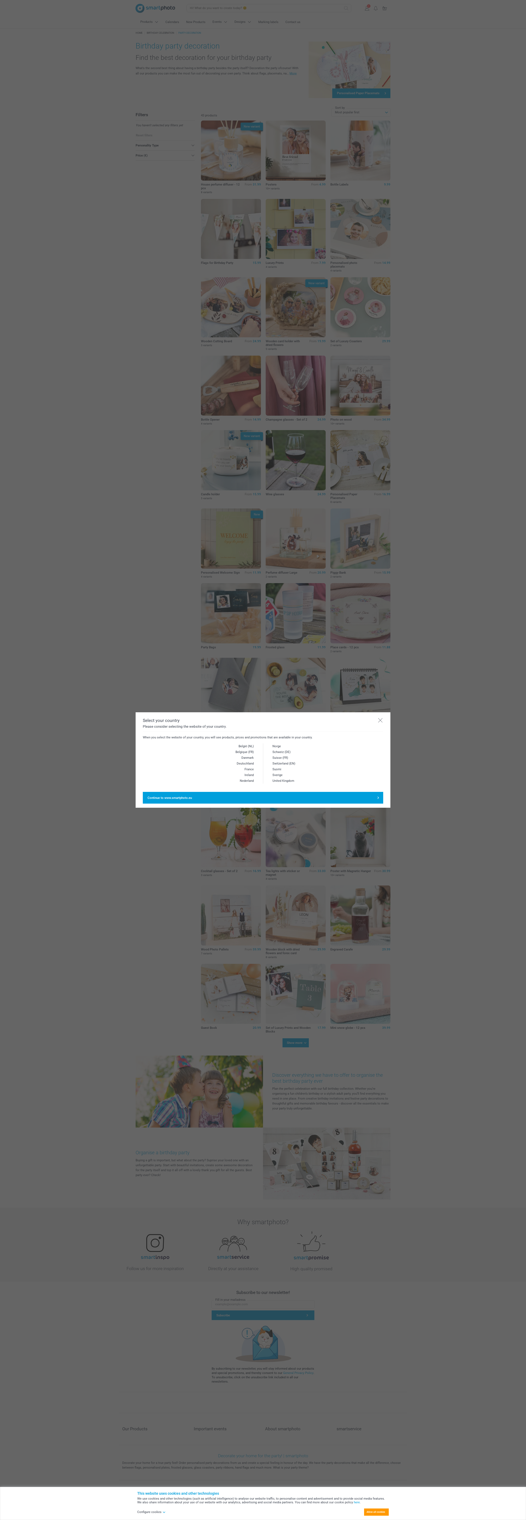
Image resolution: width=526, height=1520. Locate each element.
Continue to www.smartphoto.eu (170, 798)
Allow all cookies (376, 1512)
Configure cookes (149, 1512)
